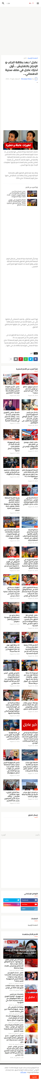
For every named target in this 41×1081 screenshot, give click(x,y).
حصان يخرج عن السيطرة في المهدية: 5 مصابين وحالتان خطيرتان (11, 618)
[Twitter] (30, 359)
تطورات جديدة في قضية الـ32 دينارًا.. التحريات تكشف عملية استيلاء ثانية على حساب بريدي (11, 591)
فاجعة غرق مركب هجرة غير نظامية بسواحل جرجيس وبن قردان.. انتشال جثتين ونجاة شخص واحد (30, 767)
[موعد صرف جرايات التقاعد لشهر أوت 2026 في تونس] (31, 989)
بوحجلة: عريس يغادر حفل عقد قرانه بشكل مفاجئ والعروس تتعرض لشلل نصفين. (30, 706)
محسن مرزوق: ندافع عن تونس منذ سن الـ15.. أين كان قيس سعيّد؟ (30, 390)
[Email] (16, 359)
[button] (38, 3)
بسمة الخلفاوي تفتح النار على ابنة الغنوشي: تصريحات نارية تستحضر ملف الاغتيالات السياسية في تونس (30, 591)
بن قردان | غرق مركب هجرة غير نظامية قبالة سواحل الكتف (30, 794)
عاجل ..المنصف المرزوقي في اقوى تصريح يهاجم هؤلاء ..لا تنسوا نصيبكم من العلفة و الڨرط (11, 564)
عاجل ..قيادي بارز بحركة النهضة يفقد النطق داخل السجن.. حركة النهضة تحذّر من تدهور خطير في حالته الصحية (30, 620)
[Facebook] (35, 359)
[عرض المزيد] (11, 359)
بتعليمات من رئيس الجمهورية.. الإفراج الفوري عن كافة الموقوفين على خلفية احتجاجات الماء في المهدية (13, 998)
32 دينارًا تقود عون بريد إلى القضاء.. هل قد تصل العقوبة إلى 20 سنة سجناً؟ (12, 648)
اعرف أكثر (23, 1072)
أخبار (25, 58)
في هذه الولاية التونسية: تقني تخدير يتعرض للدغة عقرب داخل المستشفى (11, 736)
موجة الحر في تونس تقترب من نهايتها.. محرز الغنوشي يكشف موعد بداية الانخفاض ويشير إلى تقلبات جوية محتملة (13, 964)
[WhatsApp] (26, 359)
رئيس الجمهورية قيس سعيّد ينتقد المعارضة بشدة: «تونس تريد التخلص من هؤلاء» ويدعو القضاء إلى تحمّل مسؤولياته (11, 768)
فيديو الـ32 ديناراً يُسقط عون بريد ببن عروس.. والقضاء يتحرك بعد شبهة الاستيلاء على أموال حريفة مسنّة (31, 678)
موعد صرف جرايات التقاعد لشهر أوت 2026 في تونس (14, 987)
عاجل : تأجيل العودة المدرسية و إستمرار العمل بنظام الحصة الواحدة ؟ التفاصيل (12, 390)
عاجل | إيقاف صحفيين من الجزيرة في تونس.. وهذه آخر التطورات (11, 472)
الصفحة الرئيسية (33, 58)
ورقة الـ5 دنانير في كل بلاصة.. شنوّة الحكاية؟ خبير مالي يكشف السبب (13, 1009)
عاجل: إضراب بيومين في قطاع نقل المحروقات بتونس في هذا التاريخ (30, 445)
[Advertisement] (20, 30)
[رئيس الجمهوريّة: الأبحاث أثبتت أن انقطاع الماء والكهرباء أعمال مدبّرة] (31, 1019)
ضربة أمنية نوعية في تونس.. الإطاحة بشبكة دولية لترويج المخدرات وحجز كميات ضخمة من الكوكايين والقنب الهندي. (30, 738)
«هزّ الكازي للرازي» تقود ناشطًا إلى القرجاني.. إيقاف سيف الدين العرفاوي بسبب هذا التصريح (11, 796)
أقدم (3, 835)
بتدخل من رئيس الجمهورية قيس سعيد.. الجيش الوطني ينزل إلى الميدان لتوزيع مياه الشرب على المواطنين (30, 417)
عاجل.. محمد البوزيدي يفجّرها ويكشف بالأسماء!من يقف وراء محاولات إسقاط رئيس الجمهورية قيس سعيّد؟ (14, 977)
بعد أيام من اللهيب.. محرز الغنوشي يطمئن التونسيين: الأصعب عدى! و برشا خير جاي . (13, 1039)
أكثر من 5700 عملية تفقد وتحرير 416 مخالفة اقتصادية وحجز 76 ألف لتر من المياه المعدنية (31, 649)
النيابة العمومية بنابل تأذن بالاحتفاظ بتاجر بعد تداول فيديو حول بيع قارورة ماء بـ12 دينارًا (30, 474)
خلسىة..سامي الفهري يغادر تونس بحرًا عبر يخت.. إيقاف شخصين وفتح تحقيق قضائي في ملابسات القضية (11, 416)
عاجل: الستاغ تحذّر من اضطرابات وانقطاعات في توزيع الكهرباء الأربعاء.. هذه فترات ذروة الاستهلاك (16, 194)
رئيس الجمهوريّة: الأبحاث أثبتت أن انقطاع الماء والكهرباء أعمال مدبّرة (13, 446)
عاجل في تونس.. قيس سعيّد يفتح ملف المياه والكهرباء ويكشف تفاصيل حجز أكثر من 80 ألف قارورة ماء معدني (11, 678)
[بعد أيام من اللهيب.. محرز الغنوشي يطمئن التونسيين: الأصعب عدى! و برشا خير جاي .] (31, 1039)
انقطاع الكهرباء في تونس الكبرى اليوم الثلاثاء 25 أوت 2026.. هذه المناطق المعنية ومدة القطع (16, 202)
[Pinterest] (21, 359)
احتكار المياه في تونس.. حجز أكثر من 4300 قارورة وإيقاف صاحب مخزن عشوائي (30, 501)
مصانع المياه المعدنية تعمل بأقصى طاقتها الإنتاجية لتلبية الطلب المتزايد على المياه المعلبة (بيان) (30, 535)
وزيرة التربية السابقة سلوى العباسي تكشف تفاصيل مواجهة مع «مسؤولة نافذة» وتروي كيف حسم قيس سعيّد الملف (11, 504)
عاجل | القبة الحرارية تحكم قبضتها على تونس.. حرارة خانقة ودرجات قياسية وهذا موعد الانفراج (13, 1028)
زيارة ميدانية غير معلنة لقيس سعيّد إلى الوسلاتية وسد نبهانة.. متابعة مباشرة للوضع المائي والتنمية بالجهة (11, 708)
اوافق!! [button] (34, 1077)
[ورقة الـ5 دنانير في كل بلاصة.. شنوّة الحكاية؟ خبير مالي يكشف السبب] (31, 1010)
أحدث (37, 835)
